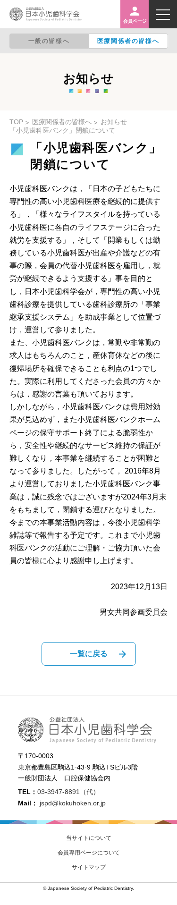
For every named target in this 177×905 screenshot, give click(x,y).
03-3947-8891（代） (68, 791)
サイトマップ (89, 867)
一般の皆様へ (49, 40)
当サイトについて (88, 838)
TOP (16, 122)
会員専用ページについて (89, 852)
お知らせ (114, 122)
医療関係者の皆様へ (128, 40)
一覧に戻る (89, 654)
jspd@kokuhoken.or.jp (73, 803)
